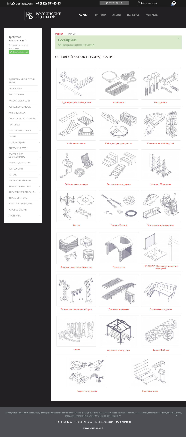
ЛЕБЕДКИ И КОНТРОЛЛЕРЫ (22, 118)
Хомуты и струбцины (87, 391)
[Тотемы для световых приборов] (76, 290)
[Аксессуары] (119, 83)
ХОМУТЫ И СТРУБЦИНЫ (20, 204)
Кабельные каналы (76, 143)
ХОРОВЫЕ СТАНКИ (18, 210)
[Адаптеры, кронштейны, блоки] (76, 83)
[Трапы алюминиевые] (119, 290)
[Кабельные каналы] (76, 124)
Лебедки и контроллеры (76, 184)
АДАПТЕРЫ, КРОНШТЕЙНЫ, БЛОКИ (22, 81)
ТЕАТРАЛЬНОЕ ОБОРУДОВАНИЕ (17, 155)
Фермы (76, 349)
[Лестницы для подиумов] (119, 165)
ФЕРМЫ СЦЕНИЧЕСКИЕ (20, 186)
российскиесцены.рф (93, 428)
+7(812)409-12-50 (83, 422)
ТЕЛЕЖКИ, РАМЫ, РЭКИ (20, 163)
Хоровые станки (150, 391)
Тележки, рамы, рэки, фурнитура (76, 267)
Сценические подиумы (161, 309)
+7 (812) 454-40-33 (48, 3)
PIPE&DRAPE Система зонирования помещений (161, 267)
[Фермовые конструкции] (119, 331)
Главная (59, 34)
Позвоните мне (115, 3)
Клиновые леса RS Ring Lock (160, 143)
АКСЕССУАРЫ (15, 88)
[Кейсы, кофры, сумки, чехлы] (119, 124)
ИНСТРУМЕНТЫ (16, 94)
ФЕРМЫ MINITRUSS (18, 198)
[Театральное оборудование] (161, 206)
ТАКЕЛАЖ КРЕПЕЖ (18, 148)
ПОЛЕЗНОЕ (133, 15)
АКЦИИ (116, 15)
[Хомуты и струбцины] (87, 372)
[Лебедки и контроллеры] (76, 165)
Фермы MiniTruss (161, 350)
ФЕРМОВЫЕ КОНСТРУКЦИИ (22, 192)
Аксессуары (119, 102)
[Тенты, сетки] (119, 248)
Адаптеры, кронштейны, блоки (76, 102)
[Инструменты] (161, 83)
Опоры (76, 225)
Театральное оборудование (160, 225)
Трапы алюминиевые (119, 309)
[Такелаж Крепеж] (119, 206)
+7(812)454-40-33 (63, 422)
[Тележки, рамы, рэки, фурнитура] (76, 248)
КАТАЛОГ (84, 15)
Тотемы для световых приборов (76, 309)
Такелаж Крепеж (119, 225)
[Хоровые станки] (150, 372)
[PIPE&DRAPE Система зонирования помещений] (161, 247)
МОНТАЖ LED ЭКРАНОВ (20, 131)
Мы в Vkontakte (123, 422)
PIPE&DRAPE (15, 216)
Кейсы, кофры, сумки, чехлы (118, 143)
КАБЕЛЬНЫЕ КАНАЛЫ (19, 101)
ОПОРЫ (12, 136)
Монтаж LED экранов (161, 184)
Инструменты (160, 102)
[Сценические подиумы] (161, 290)
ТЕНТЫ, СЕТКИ (16, 169)
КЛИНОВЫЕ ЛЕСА (17, 113)
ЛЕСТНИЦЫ (14, 125)
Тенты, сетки (119, 267)
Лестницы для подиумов (119, 184)
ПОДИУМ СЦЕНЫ (17, 142)
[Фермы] (76, 331)
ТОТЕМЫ (13, 175)
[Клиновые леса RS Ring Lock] (161, 124)
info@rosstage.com (20, 3)
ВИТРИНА (100, 15)
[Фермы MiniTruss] (161, 331)
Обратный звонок (20, 52)
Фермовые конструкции (118, 350)
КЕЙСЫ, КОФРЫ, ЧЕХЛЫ (20, 107)
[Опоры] (76, 206)
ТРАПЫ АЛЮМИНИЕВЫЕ (20, 180)
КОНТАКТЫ (152, 15)
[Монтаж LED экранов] (161, 165)
